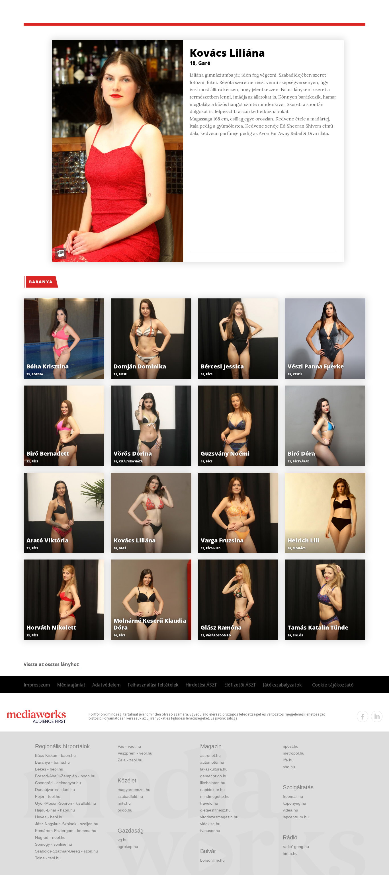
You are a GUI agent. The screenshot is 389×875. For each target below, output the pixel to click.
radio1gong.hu (296, 846)
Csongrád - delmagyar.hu (58, 782)
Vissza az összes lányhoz (51, 664)
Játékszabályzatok (282, 685)
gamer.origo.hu (214, 776)
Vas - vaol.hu (129, 746)
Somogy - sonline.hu (53, 844)
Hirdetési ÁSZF (201, 685)
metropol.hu (293, 753)
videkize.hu (210, 823)
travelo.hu (209, 803)
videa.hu (290, 810)
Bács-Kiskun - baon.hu (55, 755)
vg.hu (123, 839)
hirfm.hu (290, 853)
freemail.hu (293, 796)
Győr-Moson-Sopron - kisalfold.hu (65, 803)
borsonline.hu (212, 860)
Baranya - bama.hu (52, 762)
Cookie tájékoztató (333, 685)
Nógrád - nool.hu (50, 837)
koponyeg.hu (294, 803)
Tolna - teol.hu (48, 858)
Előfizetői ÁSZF (240, 685)
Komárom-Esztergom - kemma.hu (65, 830)
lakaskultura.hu (214, 769)
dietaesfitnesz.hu (215, 810)
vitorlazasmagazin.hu (219, 817)
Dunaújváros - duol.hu (55, 789)
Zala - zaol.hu (130, 760)
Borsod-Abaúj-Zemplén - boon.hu (65, 776)
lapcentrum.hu (296, 817)
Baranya (41, 281)
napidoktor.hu (212, 789)
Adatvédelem (106, 685)
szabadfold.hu (130, 796)
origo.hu (125, 810)
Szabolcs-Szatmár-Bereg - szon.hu (66, 851)
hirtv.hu (124, 803)
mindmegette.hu (215, 796)
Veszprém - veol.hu (135, 753)
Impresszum (37, 685)
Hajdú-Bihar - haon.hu (55, 810)
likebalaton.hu (212, 782)
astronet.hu (210, 755)
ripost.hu (290, 746)
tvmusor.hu (210, 830)
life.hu (288, 760)
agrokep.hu (128, 846)
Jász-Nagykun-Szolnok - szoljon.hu (66, 823)
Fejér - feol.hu (47, 796)
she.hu (289, 767)
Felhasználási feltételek (153, 685)
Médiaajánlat (71, 685)
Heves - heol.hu (49, 817)
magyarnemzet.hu (134, 789)
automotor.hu (212, 762)
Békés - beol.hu (49, 769)
